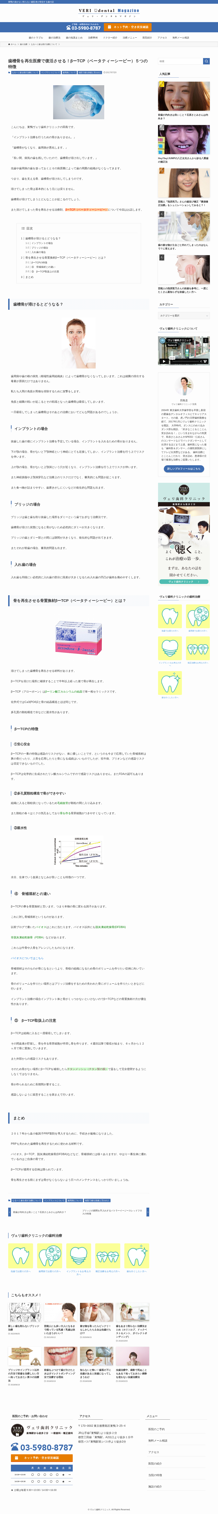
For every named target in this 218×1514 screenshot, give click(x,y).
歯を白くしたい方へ (137, 1271)
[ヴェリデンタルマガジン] (109, 13)
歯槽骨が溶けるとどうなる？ (43, 238)
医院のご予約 (156, 1429)
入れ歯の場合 (39, 252)
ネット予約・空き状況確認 (131, 27)
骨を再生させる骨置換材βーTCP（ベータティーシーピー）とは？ (65, 257)
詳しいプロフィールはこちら (184, 468)
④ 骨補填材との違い (43, 267)
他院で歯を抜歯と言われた (90, 72)
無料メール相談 (157, 1440)
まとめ (29, 277)
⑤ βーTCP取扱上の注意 (45, 271)
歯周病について (69, 72)
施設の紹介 (155, 1486)
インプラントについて (50, 72)
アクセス (153, 1452)
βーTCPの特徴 (39, 262)
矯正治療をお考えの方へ (108, 1271)
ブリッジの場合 (40, 247)
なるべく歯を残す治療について (25, 72)
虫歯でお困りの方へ (21, 1271)
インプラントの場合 (42, 243)
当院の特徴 (155, 1475)
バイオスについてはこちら (27, 958)
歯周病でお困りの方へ (50, 1271)
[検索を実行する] (206, 61)
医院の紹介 (155, 1463)
